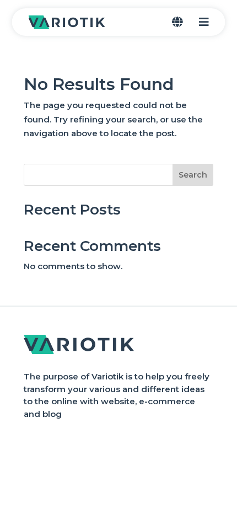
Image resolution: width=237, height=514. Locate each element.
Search (193, 175)
